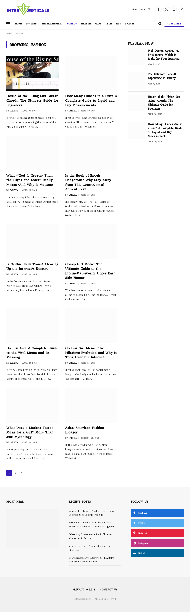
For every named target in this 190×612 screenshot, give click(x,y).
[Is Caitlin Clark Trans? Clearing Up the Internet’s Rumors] (32, 241)
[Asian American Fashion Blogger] (91, 405)
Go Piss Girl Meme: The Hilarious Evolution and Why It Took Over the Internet (91, 352)
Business (32, 23)
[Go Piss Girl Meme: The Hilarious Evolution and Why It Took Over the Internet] (91, 325)
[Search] (160, 24)
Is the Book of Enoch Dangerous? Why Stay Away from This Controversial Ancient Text (88, 182)
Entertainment (52, 23)
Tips (118, 23)
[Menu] (8, 24)
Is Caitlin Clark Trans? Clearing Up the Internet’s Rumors (32, 266)
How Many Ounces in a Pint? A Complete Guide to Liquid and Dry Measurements (91, 100)
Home (18, 23)
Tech (108, 23)
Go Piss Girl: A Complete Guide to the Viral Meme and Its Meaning (32, 352)
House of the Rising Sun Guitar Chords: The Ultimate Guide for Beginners (32, 100)
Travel (130, 23)
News (98, 23)
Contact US (108, 589)
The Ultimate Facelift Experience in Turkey (162, 76)
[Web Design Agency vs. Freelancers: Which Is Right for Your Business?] (136, 56)
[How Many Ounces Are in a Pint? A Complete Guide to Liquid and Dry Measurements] (136, 130)
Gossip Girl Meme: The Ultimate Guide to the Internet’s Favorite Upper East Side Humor (90, 271)
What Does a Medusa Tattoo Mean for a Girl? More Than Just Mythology (29, 432)
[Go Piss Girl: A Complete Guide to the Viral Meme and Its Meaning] (32, 325)
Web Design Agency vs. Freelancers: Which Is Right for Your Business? (164, 55)
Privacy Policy (84, 589)
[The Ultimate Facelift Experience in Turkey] (136, 80)
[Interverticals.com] (28, 9)
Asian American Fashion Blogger (84, 430)
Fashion (72, 23)
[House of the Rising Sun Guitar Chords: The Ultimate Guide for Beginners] (32, 73)
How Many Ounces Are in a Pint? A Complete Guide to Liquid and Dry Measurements (165, 130)
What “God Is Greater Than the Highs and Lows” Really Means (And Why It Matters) (29, 180)
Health (86, 23)
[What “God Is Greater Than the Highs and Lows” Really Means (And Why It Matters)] (32, 153)
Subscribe (174, 23)
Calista (14, 110)
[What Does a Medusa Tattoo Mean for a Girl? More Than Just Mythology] (32, 405)
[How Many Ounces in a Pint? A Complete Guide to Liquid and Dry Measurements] (91, 73)
